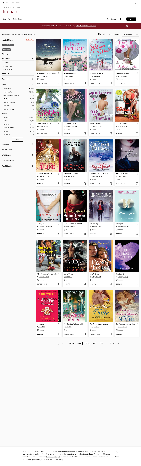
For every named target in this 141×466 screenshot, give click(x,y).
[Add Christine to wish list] (58, 334)
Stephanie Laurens (97, 176)
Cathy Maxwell (96, 277)
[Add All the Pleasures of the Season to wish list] (84, 234)
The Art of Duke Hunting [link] (99, 324)
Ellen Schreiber (122, 176)
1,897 (101, 343)
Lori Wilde (42, 327)
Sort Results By (114, 34)
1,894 (78, 343)
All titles (6, 63)
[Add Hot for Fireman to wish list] (137, 133)
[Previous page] (58, 343)
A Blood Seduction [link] (71, 174)
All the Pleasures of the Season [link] (74, 224)
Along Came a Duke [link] (44, 174)
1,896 (93, 343)
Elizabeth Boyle (44, 176)
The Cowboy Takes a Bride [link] (73, 324)
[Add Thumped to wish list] (137, 234)
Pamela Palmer (70, 176)
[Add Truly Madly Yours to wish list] (58, 133)
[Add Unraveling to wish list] (110, 234)
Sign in (131, 19)
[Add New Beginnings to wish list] (84, 83)
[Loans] (122, 19)
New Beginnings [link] (70, 73)
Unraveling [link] (94, 224)
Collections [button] (18, 19)
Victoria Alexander (71, 126)
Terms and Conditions (61, 451)
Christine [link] (40, 324)
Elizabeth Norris (96, 227)
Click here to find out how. (86, 26)
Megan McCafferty (123, 227)
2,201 (112, 343)
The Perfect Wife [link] (70, 124)
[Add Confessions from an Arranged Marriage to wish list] (137, 334)
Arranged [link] (40, 224)
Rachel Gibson (122, 76)
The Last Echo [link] (121, 274)
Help (134, 3)
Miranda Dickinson (97, 76)
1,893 (71, 343)
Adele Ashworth (96, 126)
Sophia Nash (95, 327)
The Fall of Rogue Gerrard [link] (99, 174)
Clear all (30, 40)
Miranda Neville (122, 327)
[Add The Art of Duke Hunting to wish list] (110, 334)
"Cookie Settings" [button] (53, 457)
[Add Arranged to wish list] (58, 234)
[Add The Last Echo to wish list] (137, 284)
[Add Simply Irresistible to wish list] (137, 83)
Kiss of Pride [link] (68, 274)
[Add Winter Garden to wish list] (110, 133)
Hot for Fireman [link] (122, 124)
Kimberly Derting (123, 277)
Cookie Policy (58, 460)
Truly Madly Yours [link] (44, 124)
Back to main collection (13, 3)
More (17, 140)
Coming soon (8, 69)
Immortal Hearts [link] (122, 174)
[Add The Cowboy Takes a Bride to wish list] (84, 334)
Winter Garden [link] (95, 124)
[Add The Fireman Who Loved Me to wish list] (58, 284)
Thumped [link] (119, 224)
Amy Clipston (43, 76)
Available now (8, 66)
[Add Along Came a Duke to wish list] (58, 183)
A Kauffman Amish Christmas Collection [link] (47, 73)
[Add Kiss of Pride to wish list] (84, 284)
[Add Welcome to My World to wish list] (110, 83)
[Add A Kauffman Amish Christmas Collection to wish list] (58, 83)
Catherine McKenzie (45, 227)
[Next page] (118, 343)
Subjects (6, 19)
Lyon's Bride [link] (94, 274)
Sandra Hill (68, 277)
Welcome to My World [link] (98, 73)
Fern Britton (69, 76)
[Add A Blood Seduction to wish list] (84, 183)
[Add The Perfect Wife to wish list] (84, 133)
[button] (112, 19)
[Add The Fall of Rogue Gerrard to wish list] (110, 183)
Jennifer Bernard (123, 126)
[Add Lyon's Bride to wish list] (110, 284)
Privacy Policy (78, 451)
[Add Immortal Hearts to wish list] (137, 183)
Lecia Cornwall (70, 227)
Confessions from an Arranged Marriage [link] (126, 324)
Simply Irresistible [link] (122, 73)
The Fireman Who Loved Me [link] (47, 274)
